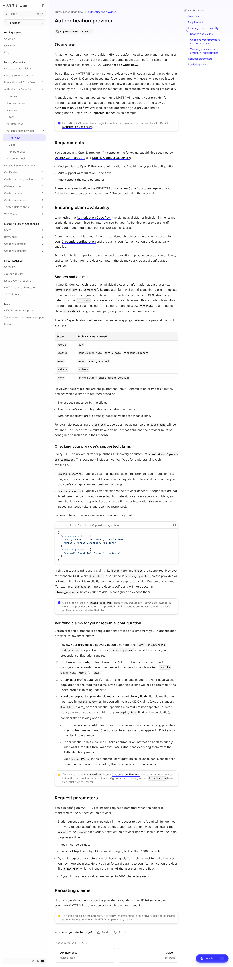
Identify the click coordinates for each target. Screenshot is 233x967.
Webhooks (10, 213)
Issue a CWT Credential (18, 280)
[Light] (33, 961)
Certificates (11, 172)
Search (26, 13)
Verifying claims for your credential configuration (98, 623)
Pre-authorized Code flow (19, 82)
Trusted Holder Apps (16, 206)
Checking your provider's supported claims (93, 446)
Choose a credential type (19, 68)
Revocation (10, 236)
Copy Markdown (69, 31)
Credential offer (13, 193)
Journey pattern (15, 103)
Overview (9, 38)
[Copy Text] (174, 525)
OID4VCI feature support (19, 310)
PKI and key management (19, 165)
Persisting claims (72, 890)
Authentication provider (20, 130)
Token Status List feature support (24, 317)
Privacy (8, 324)
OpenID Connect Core (70, 157)
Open (85, 31)
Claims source (12, 186)
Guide (12, 144)
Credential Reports (15, 250)
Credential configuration (18, 179)
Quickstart (10, 45)
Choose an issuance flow (18, 75)
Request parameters (76, 797)
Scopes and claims (71, 277)
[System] (42, 961)
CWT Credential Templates (20, 287)
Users (7, 229)
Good (105, 932)
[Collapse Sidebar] (43, 5)
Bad (121, 932)
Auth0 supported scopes (98, 113)
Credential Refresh (15, 243)
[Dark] (37, 961)
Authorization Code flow (18, 89)
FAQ (6, 52)
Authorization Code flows (77, 126)
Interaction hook (16, 158)
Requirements (69, 142)
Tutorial (10, 116)
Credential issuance (15, 200)
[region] (116, 546)
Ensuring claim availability (82, 207)
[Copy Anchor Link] (78, 44)
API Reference (14, 123)
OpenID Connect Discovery (111, 157)
